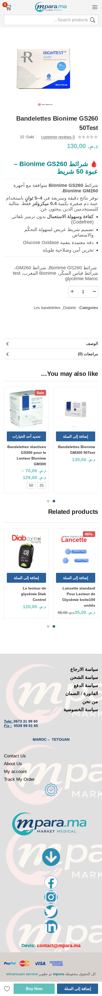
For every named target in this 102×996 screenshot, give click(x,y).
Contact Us (15, 755)
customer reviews (58, 137)
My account (15, 771)
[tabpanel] (75, 442)
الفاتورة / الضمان (81, 693)
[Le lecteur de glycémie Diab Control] (26, 550)
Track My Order (19, 779)
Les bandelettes (47, 307)
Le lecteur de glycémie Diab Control (33, 594)
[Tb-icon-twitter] (51, 911)
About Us (13, 763)
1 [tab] (54, 501)
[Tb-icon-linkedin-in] (51, 926)
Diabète (69, 307)
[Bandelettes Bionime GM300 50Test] (75, 409)
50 (31, 485)
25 (41, 485)
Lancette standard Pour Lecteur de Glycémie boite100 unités (78, 596)
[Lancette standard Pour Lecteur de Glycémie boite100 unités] (75, 550)
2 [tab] (48, 501)
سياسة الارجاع (84, 669)
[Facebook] (51, 882)
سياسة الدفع (86, 685)
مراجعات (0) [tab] (88, 354)
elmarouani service (22, 974)
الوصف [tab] (92, 343)
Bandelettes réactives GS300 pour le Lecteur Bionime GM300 (26, 455)
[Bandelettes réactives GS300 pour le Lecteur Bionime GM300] (26, 409)
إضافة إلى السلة (77, 988)
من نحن (90, 701)
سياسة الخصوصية (81, 709)
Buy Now (34, 988)
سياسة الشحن (84, 677)
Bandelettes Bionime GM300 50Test (76, 450)
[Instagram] (51, 896)
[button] (8, 6)
